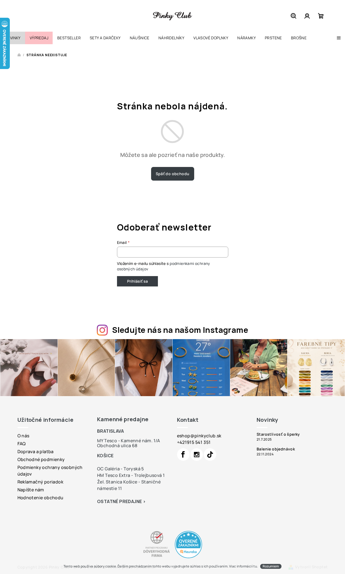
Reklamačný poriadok (40, 482)
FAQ (21, 444)
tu (255, 566)
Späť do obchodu (173, 173)
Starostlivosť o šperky (278, 434)
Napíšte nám (30, 490)
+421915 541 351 (194, 442)
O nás (23, 436)
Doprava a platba (35, 452)
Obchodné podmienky (41, 459)
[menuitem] (12, 38)
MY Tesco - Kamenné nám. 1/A (128, 441)
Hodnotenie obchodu (40, 498)
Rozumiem (271, 566)
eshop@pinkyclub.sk (199, 436)
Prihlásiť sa (137, 281)
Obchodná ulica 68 (117, 446)
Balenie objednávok (276, 449)
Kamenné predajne (122, 419)
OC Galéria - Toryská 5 (120, 469)
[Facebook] (183, 454)
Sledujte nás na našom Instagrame (180, 329)
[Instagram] (196, 454)
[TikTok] (210, 454)
